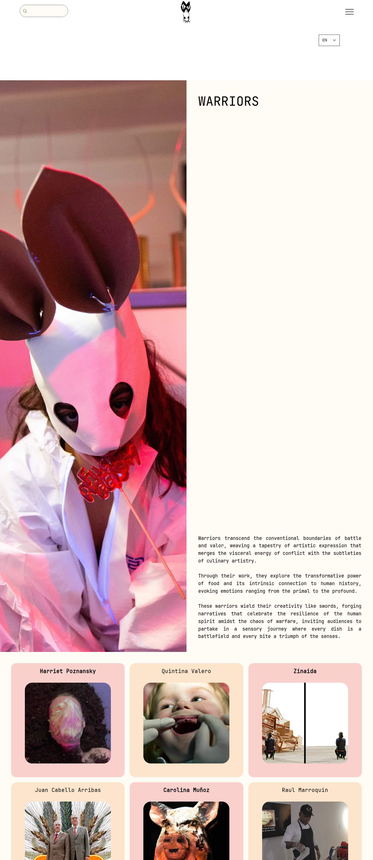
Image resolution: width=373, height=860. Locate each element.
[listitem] (68, 720)
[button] (68, 772)
